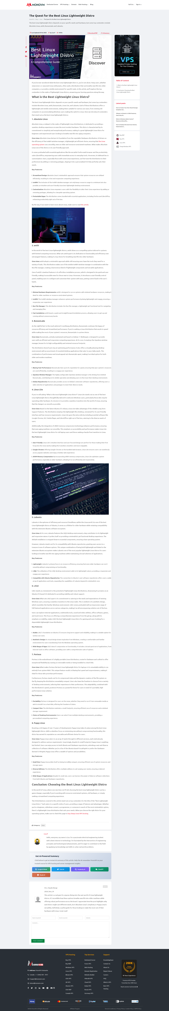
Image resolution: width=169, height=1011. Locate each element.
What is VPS (107, 982)
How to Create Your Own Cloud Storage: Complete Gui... (127, 108)
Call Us (130, 4)
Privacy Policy (120, 1008)
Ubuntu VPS (69, 986)
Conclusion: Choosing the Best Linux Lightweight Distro (125, 91)
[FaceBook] (29, 988)
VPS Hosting (64, 4)
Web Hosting (82, 4)
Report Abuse (107, 971)
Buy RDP (121, 135)
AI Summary (105, 33)
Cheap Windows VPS (125, 146)
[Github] (54, 988)
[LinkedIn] (41, 988)
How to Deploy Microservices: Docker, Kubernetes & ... (126, 125)
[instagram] (37, 988)
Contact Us (106, 963)
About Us (106, 967)
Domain (73, 4)
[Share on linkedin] (26, 55)
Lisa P (46, 834)
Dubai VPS (87, 986)
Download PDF (93, 33)
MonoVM (31, 19)
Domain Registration (90, 971)
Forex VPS (87, 963)
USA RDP (68, 989)
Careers (105, 975)
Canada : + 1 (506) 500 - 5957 (39, 974)
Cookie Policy (129, 1008)
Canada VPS (69, 993)
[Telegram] (49, 988)
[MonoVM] (35, 5)
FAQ (104, 978)
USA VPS (68, 978)
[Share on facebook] (26, 47)
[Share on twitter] (26, 51)
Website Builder (89, 975)
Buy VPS (121, 139)
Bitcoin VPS (69, 975)
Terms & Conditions (110, 1008)
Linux (41, 19)
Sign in (138, 4)
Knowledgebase (108, 960)
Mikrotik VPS (88, 978)
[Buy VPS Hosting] (127, 55)
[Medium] (52, 988)
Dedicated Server (52, 4)
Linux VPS (122, 143)
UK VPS (68, 982)
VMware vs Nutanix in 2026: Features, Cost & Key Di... (126, 114)
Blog (91, 4)
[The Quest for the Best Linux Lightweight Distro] (70, 57)
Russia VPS (87, 989)
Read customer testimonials (129, 986)
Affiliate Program (75, 1008)
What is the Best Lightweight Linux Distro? (126, 86)
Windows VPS (70, 967)
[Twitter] (33, 988)
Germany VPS (88, 993)
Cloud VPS (87, 982)
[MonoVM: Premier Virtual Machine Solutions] (35, 963)
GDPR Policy (137, 1008)
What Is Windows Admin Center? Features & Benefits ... (125, 120)
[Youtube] (45, 988)
